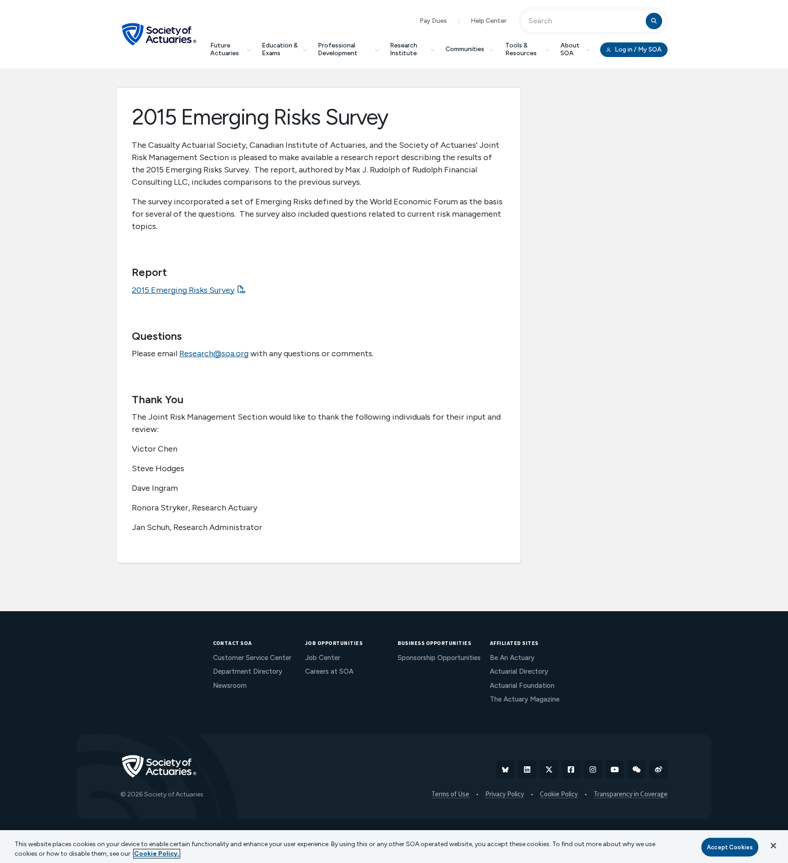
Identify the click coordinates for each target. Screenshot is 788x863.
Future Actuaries (224, 49)
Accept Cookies (730, 847)
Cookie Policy (559, 794)
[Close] (773, 846)
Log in (637, 49)
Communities (465, 49)
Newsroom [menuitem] (230, 685)
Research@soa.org (214, 353)
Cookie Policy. (156, 854)
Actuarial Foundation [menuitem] (522, 685)
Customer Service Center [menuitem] (252, 658)
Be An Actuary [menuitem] (512, 658)
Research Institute (403, 49)
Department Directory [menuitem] (247, 671)
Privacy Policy (504, 794)
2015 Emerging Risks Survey (183, 290)
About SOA (570, 49)
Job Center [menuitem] (322, 658)
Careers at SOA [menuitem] (329, 671)
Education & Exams (280, 49)
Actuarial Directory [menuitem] (519, 671)
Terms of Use (450, 794)
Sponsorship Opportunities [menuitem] (439, 658)
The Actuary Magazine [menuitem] (525, 699)
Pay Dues (433, 21)
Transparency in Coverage (631, 794)
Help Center (489, 21)
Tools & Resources (521, 49)
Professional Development (338, 49)
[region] (394, 846)
